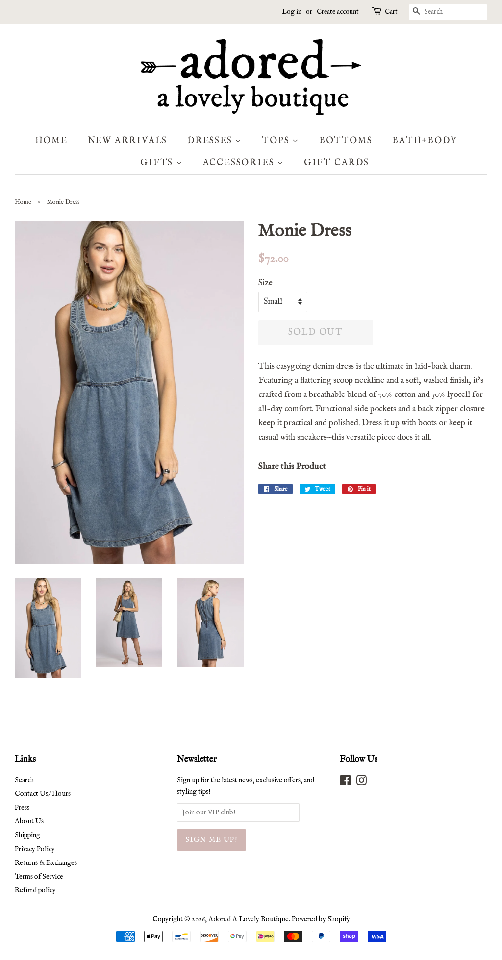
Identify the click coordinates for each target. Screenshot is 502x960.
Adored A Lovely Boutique (248, 919)
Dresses (211, 141)
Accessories (240, 163)
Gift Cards (336, 163)
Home (51, 141)
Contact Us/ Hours (43, 793)
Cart (391, 11)
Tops (277, 141)
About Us (29, 821)
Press (22, 807)
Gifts (158, 163)
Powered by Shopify (321, 919)
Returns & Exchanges (46, 863)
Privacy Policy (35, 849)
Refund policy (35, 890)
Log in (291, 11)
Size (265, 283)
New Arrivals (128, 141)
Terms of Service (39, 876)
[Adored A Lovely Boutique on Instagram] (361, 782)
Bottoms (346, 141)
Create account (338, 11)
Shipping (27, 835)
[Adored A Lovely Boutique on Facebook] (345, 782)
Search (24, 780)
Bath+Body (424, 141)
